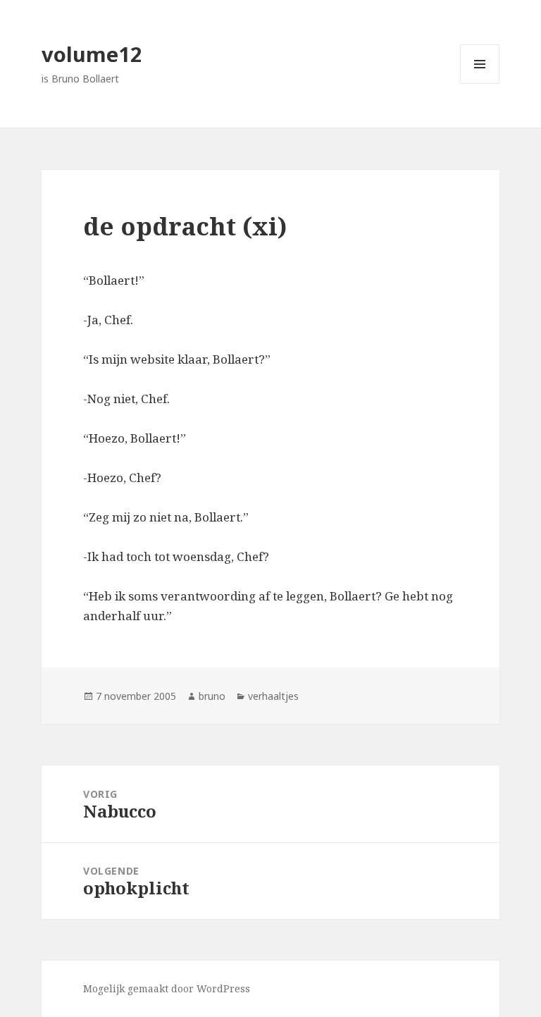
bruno (212, 696)
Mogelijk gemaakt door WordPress (166, 988)
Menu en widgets (480, 83)
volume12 (92, 54)
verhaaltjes (273, 696)
